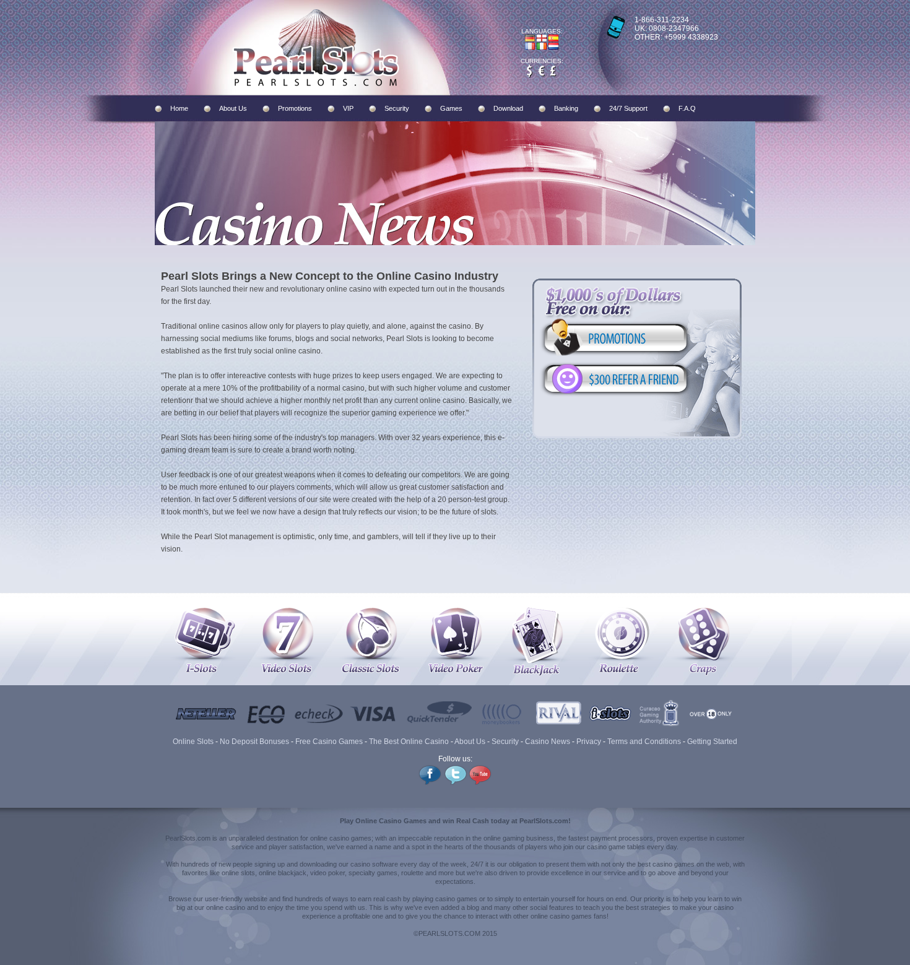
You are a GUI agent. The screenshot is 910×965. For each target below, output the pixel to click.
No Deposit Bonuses (254, 741)
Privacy (588, 741)
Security (396, 108)
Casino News (547, 741)
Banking (566, 108)
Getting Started (712, 741)
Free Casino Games (329, 741)
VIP (348, 108)
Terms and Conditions (644, 741)
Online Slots (193, 741)
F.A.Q (687, 108)
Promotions (295, 108)
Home (179, 108)
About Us (233, 108)
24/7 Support (628, 108)
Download (508, 108)
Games (451, 108)
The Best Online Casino (409, 741)
